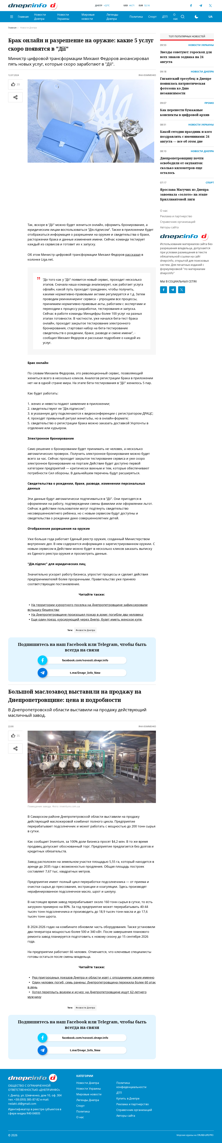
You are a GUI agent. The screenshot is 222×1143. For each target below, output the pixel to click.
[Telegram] (200, 5)
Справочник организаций (177, 222)
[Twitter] (210, 5)
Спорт (152, 17)
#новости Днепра (85, 630)
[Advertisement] (92, 192)
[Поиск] (182, 16)
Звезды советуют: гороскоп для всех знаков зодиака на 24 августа (186, 57)
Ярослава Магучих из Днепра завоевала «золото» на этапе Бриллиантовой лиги (184, 194)
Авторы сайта (169, 227)
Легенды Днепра (112, 17)
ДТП (165, 17)
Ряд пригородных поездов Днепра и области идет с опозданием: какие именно (93, 977)
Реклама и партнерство (176, 216)
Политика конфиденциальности (131, 1085)
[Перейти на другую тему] (196, 16)
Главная (23, 17)
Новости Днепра (40, 17)
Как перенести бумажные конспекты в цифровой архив (184, 112)
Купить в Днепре (127, 1098)
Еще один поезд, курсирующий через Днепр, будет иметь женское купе (86, 619)
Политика (136, 17)
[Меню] (11, 16)
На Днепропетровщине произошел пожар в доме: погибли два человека (87, 614)
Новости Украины (63, 17)
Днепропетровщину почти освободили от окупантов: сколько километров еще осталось (181, 165)
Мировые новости (88, 17)
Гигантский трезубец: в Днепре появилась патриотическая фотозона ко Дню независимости (185, 85)
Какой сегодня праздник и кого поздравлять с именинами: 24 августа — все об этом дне (186, 136)
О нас (175, 17)
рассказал (132, 254)
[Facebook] (190, 5)
